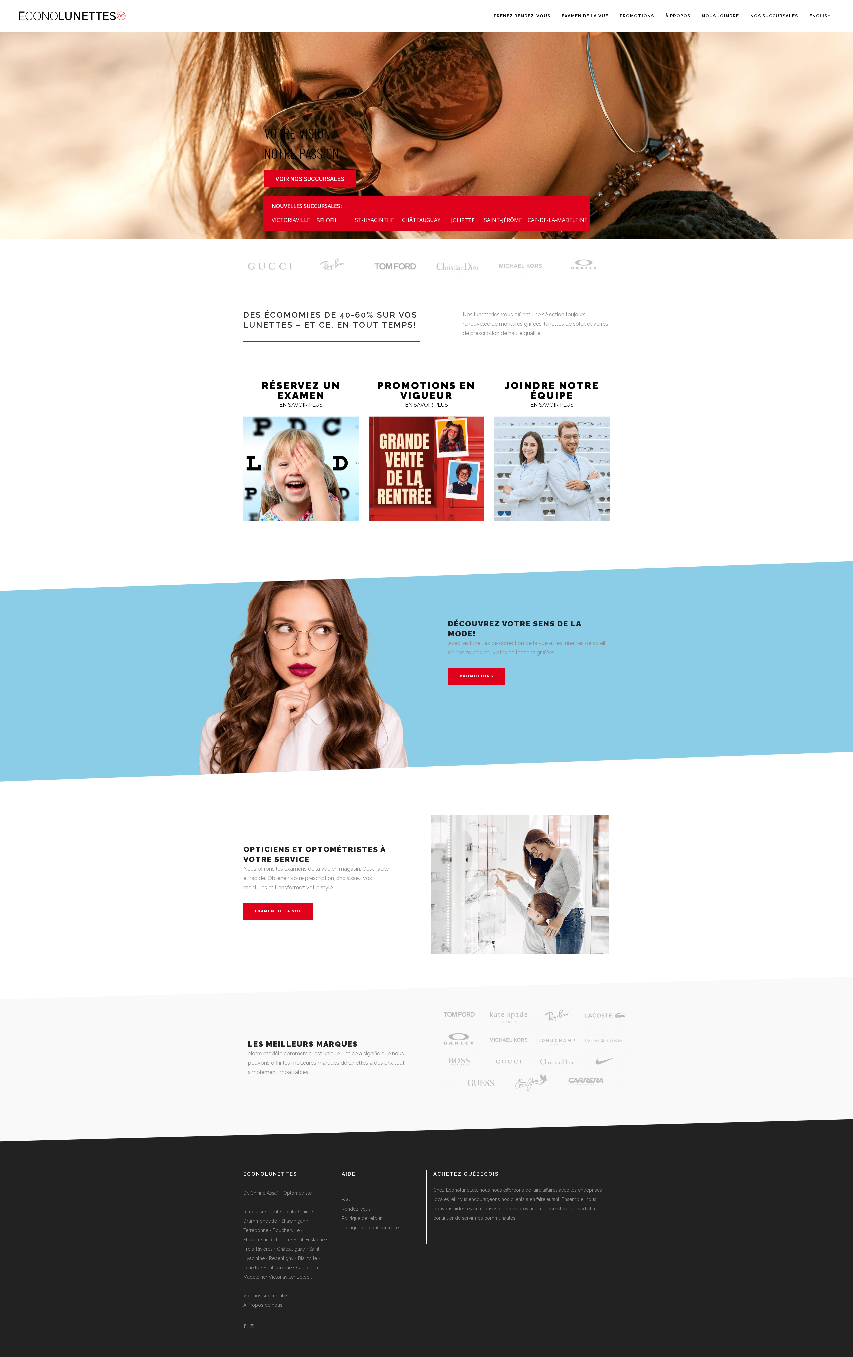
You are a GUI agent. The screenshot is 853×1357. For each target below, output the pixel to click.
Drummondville (260, 1221)
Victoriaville (281, 1277)
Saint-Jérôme (277, 1267)
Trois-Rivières (258, 1249)
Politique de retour (362, 1218)
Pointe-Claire (296, 1211)
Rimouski (253, 1211)
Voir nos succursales (265, 1295)
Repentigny (281, 1258)
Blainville (307, 1258)
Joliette (251, 1267)
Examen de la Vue (278, 911)
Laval (272, 1211)
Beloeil (304, 1277)
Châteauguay (291, 1249)
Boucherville (286, 1230)
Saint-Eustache (309, 1239)
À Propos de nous (262, 1305)
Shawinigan (293, 1221)
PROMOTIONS (477, 676)
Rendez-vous (356, 1209)
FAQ (346, 1199)
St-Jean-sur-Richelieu (266, 1239)
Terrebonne (255, 1230)
